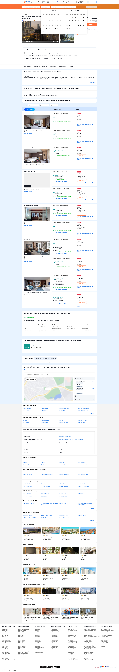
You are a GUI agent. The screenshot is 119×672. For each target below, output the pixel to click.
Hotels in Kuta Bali (5, 652)
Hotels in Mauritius (5, 648)
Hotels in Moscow (54, 646)
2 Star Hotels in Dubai (45, 483)
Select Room (82, 248)
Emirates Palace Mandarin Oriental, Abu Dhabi (49, 508)
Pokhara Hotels (5, 635)
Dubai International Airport (65, 436)
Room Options (36, 66)
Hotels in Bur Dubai (21, 645)
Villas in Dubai (44, 496)
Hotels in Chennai (38, 642)
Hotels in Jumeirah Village (83, 474)
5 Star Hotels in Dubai (27, 486)
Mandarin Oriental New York (89, 631)
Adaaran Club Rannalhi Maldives (90, 629)
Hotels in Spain (4, 647)
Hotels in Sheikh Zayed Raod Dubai (8, 659)
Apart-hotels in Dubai (27, 493)
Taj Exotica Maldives (104, 636)
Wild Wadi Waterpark (45, 420)
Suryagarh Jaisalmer (72, 651)
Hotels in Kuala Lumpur (55, 645)
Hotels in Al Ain (62, 410)
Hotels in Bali (53, 642)
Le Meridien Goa (71, 652)
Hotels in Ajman (26, 410)
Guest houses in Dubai (27, 496)
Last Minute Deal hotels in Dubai (29, 517)
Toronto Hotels (5, 631)
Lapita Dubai (103, 646)
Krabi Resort (86, 657)
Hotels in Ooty (37, 646)
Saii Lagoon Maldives (88, 641)
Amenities (44, 66)
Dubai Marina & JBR (81, 460)
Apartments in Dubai (45, 493)
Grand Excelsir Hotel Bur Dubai (106, 635)
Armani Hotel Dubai (87, 640)
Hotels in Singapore (22, 642)
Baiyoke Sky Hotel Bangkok (89, 646)
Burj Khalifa (62, 420)
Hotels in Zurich (54, 647)
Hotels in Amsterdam (55, 637)
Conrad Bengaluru (71, 658)
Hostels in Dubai (81, 493)
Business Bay (62, 462)
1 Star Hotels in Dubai (27, 483)
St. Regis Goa (70, 640)
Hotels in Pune (37, 635)
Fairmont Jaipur (71, 629)
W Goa (69, 631)
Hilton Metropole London (89, 659)
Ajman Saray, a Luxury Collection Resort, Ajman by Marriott (86, 504)
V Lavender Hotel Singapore (106, 631)
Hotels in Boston (5, 654)
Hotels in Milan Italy (22, 630)
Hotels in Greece (5, 651)
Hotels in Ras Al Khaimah (64, 408)
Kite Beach (25, 420)
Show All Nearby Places (31, 379)
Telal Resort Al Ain (26, 507)
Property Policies (62, 66)
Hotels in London (54, 636)
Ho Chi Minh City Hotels (6, 634)
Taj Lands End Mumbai (72, 647)
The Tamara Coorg (71, 634)
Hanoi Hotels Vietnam (6, 640)
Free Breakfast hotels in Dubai (84, 517)
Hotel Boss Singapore (88, 642)
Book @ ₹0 (54, 105)
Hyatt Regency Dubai (105, 642)
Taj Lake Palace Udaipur (72, 648)
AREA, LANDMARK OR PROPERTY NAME (29, 5)
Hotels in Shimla (38, 648)
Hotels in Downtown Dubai (28, 472)
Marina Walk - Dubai (81, 422)
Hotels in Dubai (54, 629)
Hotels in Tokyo (21, 648)
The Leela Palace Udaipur (72, 641)
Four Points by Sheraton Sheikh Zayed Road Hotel (71, 439)
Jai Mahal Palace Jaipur (72, 635)
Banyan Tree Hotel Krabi (105, 629)
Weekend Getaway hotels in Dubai (66, 517)
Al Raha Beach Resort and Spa (66, 507)
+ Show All (92, 413)
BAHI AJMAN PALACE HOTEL (28, 503)
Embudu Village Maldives (88, 648)
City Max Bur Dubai (104, 641)
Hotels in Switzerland (6, 645)
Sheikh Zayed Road (81, 462)
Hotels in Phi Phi (21, 631)
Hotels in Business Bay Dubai (23, 637)
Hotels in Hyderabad (38, 634)
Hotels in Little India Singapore (24, 651)
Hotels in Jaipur (38, 637)
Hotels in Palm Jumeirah (64, 474)
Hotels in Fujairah (44, 410)
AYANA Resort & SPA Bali (105, 645)
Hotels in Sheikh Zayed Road (46, 474)
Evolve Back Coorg (71, 646)
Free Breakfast (45, 105)
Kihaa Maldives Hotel (104, 640)
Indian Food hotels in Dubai (46, 515)
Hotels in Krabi (54, 634)
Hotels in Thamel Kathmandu (23, 629)
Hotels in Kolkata (38, 645)
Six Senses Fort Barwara (72, 630)
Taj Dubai (86, 634)
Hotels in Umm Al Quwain (83, 410)
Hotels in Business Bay (27, 474)
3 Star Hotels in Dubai (64, 483)
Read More (92, 82)
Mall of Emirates (44, 422)
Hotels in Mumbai (38, 631)
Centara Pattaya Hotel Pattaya (90, 647)
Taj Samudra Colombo (88, 653)
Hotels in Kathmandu (55, 631)
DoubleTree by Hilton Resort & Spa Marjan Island (49, 504)
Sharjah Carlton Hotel (82, 507)
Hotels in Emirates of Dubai (83, 408)
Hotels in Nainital (38, 651)
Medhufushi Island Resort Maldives (107, 630)
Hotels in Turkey (5, 646)
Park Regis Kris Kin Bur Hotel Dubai (107, 637)
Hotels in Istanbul (21, 647)
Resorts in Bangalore (39, 652)
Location (71, 66)
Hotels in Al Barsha (81, 472)
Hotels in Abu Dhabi (27, 408)
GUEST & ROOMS (64, 5)
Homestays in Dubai (63, 496)
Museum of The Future (82, 420)
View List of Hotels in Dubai (83, 486)
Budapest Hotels (5, 630)
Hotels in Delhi (37, 630)
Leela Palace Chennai (72, 637)
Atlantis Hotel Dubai (88, 635)
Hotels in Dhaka (54, 648)
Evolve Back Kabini (71, 660)
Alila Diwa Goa (70, 653)
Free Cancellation (34, 105)
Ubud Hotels (4, 636)
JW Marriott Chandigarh (72, 642)
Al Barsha (43, 462)
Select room (82, 122)
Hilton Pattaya (87, 654)
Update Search (91, 7)
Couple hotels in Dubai (27, 515)
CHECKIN (42, 5)
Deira (24, 460)
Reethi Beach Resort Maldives (89, 651)
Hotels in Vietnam (5, 642)
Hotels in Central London (23, 654)
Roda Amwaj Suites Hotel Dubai (90, 630)
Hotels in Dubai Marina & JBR (46, 472)
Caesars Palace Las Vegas (89, 645)
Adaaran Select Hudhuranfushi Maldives (92, 636)
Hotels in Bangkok (54, 630)
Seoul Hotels (4, 637)
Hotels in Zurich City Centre (23, 652)
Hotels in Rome (54, 641)
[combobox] (31, 6)
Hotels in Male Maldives (6, 641)
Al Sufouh (25, 462)
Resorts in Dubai (63, 493)
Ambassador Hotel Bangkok (89, 652)
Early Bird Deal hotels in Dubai (47, 517)
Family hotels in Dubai (64, 515)
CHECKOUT (53, 5)
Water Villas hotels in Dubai (83, 515)
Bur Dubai (61, 460)
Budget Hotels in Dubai (45, 486)
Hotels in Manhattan (6, 653)
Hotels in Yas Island (5, 660)
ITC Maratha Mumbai (71, 654)
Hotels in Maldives (54, 640)
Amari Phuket (86, 637)
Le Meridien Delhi (71, 645)
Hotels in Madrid (21, 634)
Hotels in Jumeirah (21, 635)
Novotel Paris (86, 658)
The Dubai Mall (26, 422)
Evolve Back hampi (71, 657)
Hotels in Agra (37, 636)
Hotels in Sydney (5, 658)
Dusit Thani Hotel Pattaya (73, 659)
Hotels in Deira (21, 636)
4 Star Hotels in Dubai (82, 483)
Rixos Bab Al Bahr (63, 503)
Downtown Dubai (44, 460)
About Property (27, 66)
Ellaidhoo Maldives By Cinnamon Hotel (108, 634)
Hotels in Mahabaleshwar (39, 647)
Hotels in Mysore (38, 640)
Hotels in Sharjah (44, 408)
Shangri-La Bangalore (72, 636)
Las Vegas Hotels (5, 629)
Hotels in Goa (37, 629)
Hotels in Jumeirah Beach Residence (8, 657)
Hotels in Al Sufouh (63, 472)
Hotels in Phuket (21, 640)
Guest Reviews (52, 66)
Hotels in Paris (54, 635)
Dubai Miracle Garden (64, 422)
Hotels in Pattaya (21, 641)
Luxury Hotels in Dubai (64, 486)
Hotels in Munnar (38, 641)
